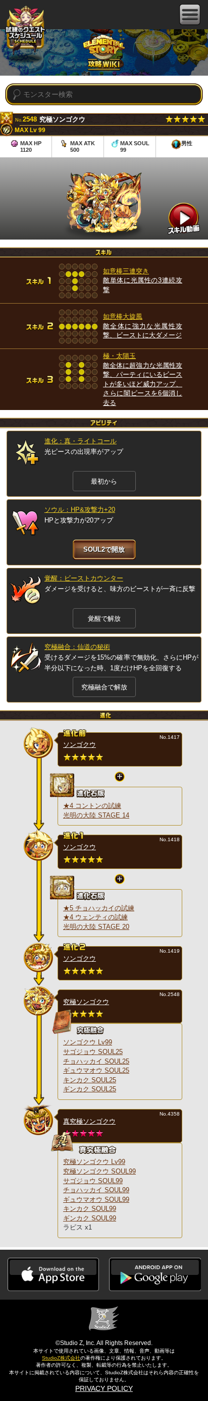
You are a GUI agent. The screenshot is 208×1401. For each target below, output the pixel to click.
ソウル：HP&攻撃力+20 (79, 509)
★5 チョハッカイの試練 (98, 908)
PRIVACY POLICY (104, 1388)
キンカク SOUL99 (89, 1208)
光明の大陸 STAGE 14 (96, 815)
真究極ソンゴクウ (89, 1121)
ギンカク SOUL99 (89, 1218)
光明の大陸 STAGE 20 (96, 926)
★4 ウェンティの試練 (95, 917)
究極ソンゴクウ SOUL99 (99, 1171)
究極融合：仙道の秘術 (77, 647)
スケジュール (25, 29)
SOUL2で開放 (104, 549)
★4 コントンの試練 (92, 805)
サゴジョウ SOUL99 (93, 1181)
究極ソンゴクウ (86, 1002)
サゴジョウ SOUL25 (93, 1052)
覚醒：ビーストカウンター (83, 578)
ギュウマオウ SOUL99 (96, 1199)
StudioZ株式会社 (61, 1358)
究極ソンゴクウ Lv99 (94, 1161)
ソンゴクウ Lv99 (87, 1042)
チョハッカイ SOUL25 (96, 1061)
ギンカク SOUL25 (89, 1089)
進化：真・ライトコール (80, 441)
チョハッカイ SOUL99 (96, 1190)
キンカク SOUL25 (89, 1080)
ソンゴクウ (79, 744)
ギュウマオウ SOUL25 (96, 1070)
